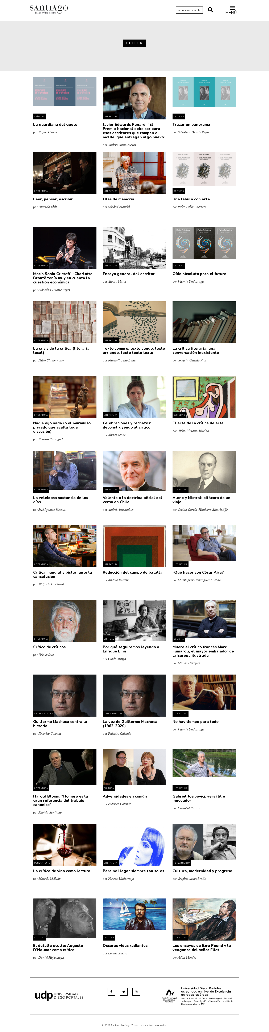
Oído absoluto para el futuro (199, 273)
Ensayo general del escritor (129, 273)
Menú (231, 12)
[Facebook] (111, 992)
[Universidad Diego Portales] (59, 996)
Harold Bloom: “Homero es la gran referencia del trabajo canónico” (60, 800)
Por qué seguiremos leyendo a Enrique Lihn (131, 649)
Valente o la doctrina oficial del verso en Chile (132, 499)
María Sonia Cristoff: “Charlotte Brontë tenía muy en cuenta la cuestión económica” (62, 278)
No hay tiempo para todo (196, 721)
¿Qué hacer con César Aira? (198, 572)
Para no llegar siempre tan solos (133, 870)
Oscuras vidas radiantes (125, 945)
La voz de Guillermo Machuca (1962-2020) (130, 723)
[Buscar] (210, 10)
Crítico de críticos (49, 647)
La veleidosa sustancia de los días (60, 499)
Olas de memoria (118, 199)
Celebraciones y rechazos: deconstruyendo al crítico (127, 425)
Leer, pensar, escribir (53, 199)
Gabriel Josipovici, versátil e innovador (199, 798)
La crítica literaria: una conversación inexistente (196, 350)
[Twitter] (124, 992)
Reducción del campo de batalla (132, 572)
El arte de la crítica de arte (198, 423)
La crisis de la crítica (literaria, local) (62, 350)
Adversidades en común (125, 796)
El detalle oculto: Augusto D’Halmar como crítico (58, 947)
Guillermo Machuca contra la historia (60, 723)
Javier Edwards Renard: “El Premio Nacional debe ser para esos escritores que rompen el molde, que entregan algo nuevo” (134, 130)
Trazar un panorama (191, 124)
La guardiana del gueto (55, 124)
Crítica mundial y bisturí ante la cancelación (62, 574)
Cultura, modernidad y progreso (202, 870)
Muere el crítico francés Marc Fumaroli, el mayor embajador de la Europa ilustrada (203, 651)
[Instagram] (136, 992)
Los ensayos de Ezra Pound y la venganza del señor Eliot (202, 947)
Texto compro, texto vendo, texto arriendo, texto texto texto (134, 350)
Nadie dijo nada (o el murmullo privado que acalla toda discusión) (62, 427)
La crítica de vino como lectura (61, 870)
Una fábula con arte (191, 199)
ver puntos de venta (189, 10)
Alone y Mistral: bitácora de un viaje (201, 499)
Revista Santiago (49, 9)
